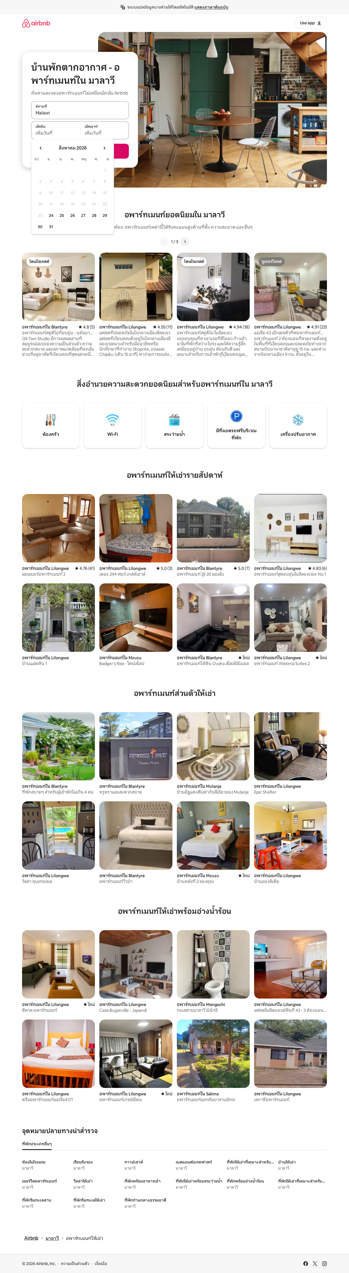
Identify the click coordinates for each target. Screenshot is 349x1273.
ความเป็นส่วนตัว (75, 1263)
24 (51, 215)
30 (40, 226)
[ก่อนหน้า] (164, 241)
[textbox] (56, 133)
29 (105, 215)
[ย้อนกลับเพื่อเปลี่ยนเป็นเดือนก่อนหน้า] (40, 148)
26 (72, 215)
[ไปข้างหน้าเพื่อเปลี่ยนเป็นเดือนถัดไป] (104, 148)
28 (94, 215)
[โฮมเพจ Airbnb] (36, 23)
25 (62, 215)
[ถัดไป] (184, 241)
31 (51, 226)
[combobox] (80, 113)
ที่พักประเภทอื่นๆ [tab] (37, 1143)
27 (83, 215)
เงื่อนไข (101, 1263)
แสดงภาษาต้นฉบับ (211, 7)
